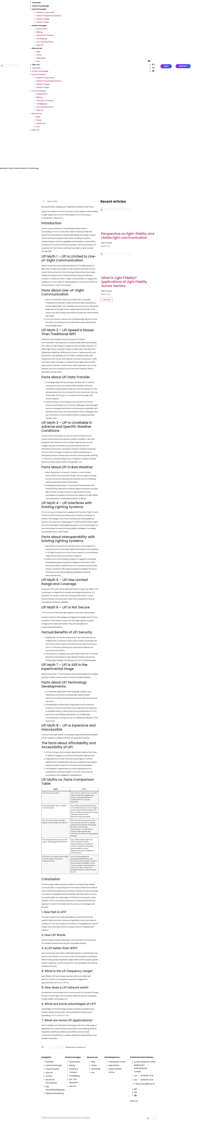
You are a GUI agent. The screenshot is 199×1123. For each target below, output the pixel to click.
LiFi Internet (56, 231)
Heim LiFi (39, 45)
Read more (105, 246)
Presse (39, 55)
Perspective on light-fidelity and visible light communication (127, 235)
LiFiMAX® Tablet (42, 22)
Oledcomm (82, 1047)
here (80, 462)
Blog (38, 51)
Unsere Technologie (40, 6)
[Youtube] (140, 1107)
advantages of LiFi (62, 395)
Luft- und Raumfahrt (44, 42)
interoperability (69, 405)
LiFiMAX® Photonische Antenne (48, 15)
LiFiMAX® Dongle (42, 19)
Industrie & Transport (45, 35)
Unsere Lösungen (39, 25)
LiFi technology (47, 512)
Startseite (36, 2)
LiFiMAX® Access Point (45, 12)
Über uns (36, 64)
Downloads (41, 58)
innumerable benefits (66, 956)
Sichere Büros (41, 29)
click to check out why (60, 1015)
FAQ (38, 61)
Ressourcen (37, 48)
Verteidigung (41, 38)
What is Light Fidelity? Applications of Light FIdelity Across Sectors (124, 281)
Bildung (39, 32)
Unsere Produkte (39, 9)
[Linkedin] (132, 1107)
